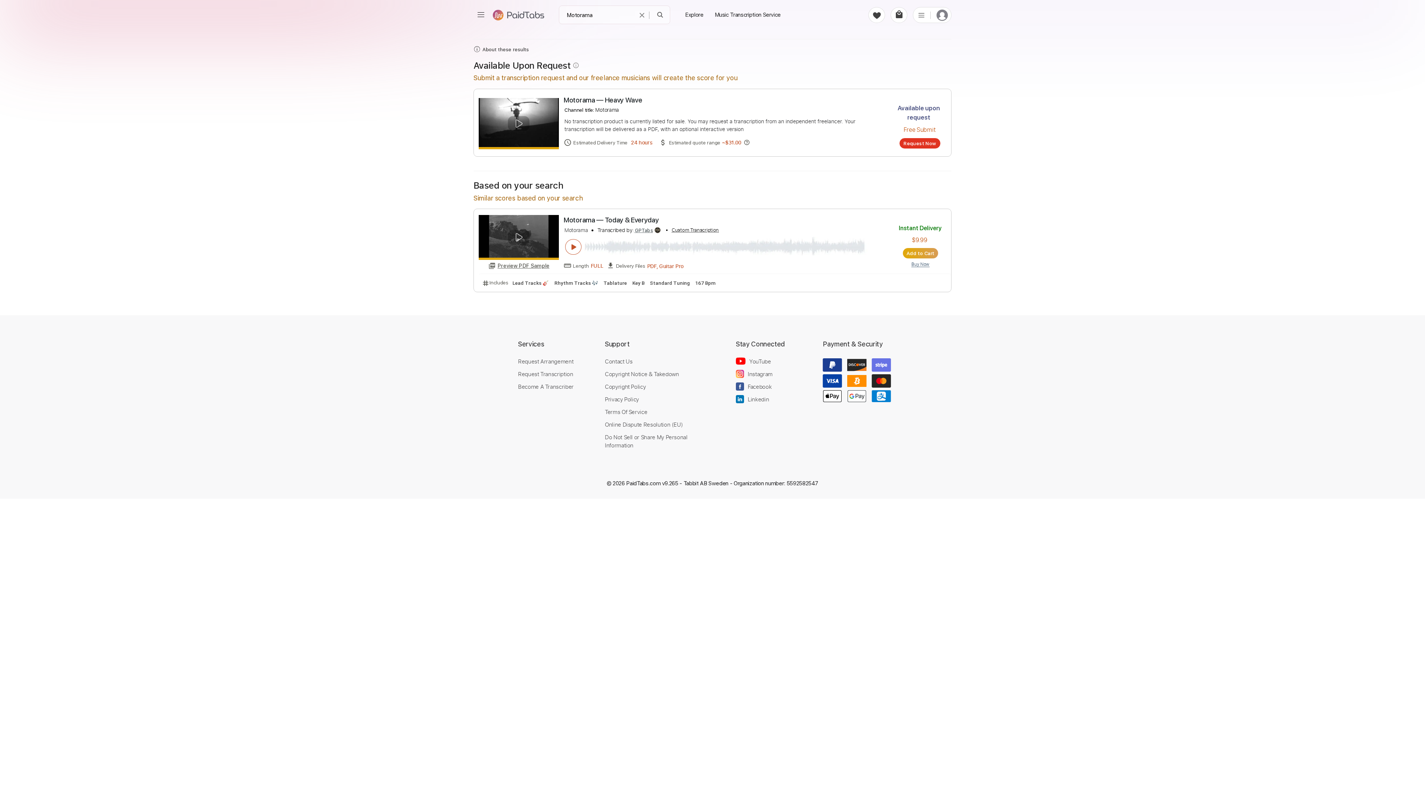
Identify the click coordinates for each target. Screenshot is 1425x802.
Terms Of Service (626, 411)
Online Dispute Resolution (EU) (644, 424)
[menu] (481, 14)
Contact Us (618, 361)
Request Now (920, 143)
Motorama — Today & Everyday (611, 220)
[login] (942, 15)
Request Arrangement (545, 361)
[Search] (660, 15)
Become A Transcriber (546, 386)
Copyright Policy (625, 386)
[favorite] (876, 15)
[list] (921, 15)
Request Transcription (545, 374)
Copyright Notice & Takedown (642, 374)
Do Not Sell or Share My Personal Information (646, 441)
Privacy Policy (622, 399)
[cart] (899, 15)
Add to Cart (920, 253)
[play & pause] (573, 247)
